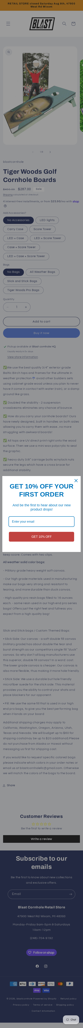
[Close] (76, 480)
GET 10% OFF (41, 536)
